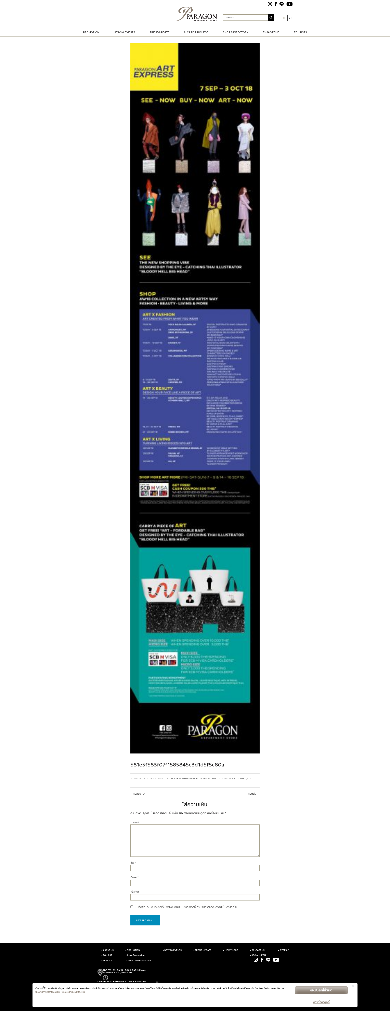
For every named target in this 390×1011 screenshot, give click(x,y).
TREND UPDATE (159, 32)
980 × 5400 (238, 778)
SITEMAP (283, 950)
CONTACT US (257, 950)
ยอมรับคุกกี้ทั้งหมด (321, 990)
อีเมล (134, 877)
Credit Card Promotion (138, 960)
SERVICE (106, 960)
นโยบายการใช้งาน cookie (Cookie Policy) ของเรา (60, 992)
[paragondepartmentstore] (195, 14)
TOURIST (106, 955)
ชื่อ (133, 863)
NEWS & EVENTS (124, 32)
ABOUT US (107, 950)
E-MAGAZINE (271, 32)
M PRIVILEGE (230, 950)
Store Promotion (135, 955)
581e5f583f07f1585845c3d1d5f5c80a (193, 778)
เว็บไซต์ (134, 892)
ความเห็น (135, 822)
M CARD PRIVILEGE (196, 32)
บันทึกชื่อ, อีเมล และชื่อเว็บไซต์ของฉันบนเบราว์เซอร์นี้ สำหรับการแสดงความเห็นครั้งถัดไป (186, 907)
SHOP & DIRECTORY (235, 32)
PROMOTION (91, 32)
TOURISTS (300, 32)
